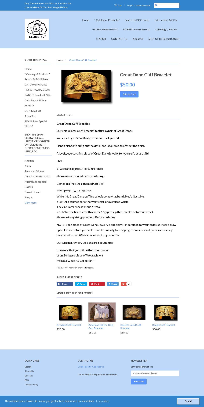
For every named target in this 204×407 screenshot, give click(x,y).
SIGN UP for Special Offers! (164, 38)
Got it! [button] (188, 401)
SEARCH (101, 38)
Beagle (28, 197)
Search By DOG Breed (137, 19)
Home (85, 19)
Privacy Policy (31, 384)
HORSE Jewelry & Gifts (105, 29)
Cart (119, 5)
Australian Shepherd (36, 181)
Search (28, 366)
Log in (130, 5)
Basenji (29, 186)
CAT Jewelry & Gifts (166, 19)
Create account (142, 5)
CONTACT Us (119, 38)
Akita (28, 165)
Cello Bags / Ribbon (166, 29)
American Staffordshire (37, 176)
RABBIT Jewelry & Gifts (136, 29)
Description (64, 114)
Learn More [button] (102, 401)
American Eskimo (34, 171)
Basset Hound (32, 192)
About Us (138, 38)
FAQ (27, 380)
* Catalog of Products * (107, 19)
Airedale (29, 160)
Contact (29, 375)
